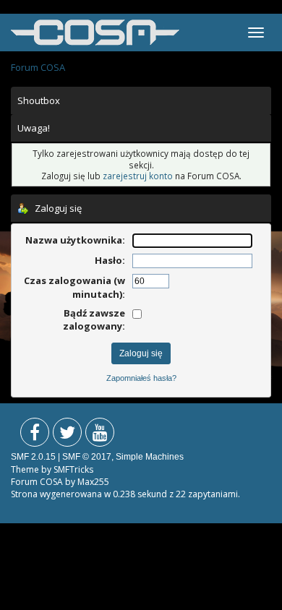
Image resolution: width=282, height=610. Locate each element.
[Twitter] (67, 435)
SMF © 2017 (86, 457)
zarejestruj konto (138, 175)
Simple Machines (150, 457)
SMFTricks (73, 469)
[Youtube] (99, 435)
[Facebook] (34, 435)
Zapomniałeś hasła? (141, 378)
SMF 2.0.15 (33, 457)
